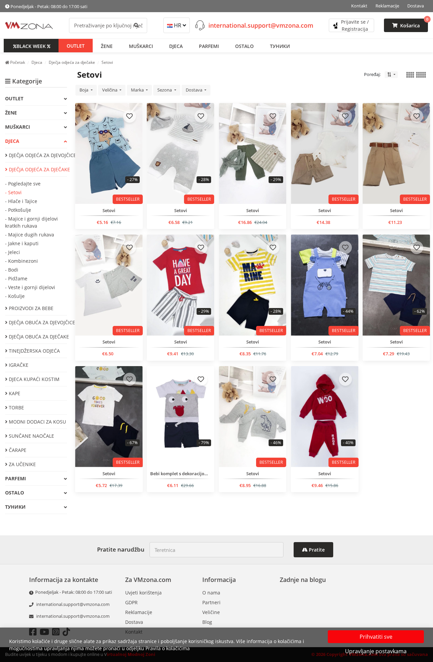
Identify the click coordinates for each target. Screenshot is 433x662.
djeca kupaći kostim (33, 379)
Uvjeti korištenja (143, 592)
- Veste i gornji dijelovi (30, 287)
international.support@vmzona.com (260, 25)
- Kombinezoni (21, 261)
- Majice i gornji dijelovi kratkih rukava (31, 222)
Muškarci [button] (141, 46)
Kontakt (359, 6)
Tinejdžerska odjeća (33, 351)
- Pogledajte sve (23, 183)
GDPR (131, 602)
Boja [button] (84, 90)
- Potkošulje (18, 210)
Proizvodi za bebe (30, 308)
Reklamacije (387, 6)
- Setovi (13, 192)
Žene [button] (107, 46)
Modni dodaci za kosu (36, 421)
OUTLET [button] (76, 45)
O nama (211, 592)
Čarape (16, 450)
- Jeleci (12, 252)
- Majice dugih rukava (29, 234)
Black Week (31, 46)
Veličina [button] (110, 90)
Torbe (15, 407)
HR (178, 25)
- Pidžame (16, 278)
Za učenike (21, 464)
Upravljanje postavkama (376, 651)
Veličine (211, 612)
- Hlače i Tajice (21, 201)
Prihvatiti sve (376, 636)
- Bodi (11, 269)
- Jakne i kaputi (22, 243)
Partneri (211, 602)
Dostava (415, 6)
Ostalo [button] (244, 46)
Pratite (316, 549)
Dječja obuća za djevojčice (37, 322)
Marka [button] (138, 90)
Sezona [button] (165, 90)
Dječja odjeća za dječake (37, 169)
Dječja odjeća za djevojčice (37, 155)
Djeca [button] (176, 46)
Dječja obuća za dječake (37, 336)
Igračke (17, 365)
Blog (207, 622)
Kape (13, 393)
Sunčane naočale (30, 436)
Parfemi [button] (209, 46)
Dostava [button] (194, 90)
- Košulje (15, 296)
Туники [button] (280, 46)
